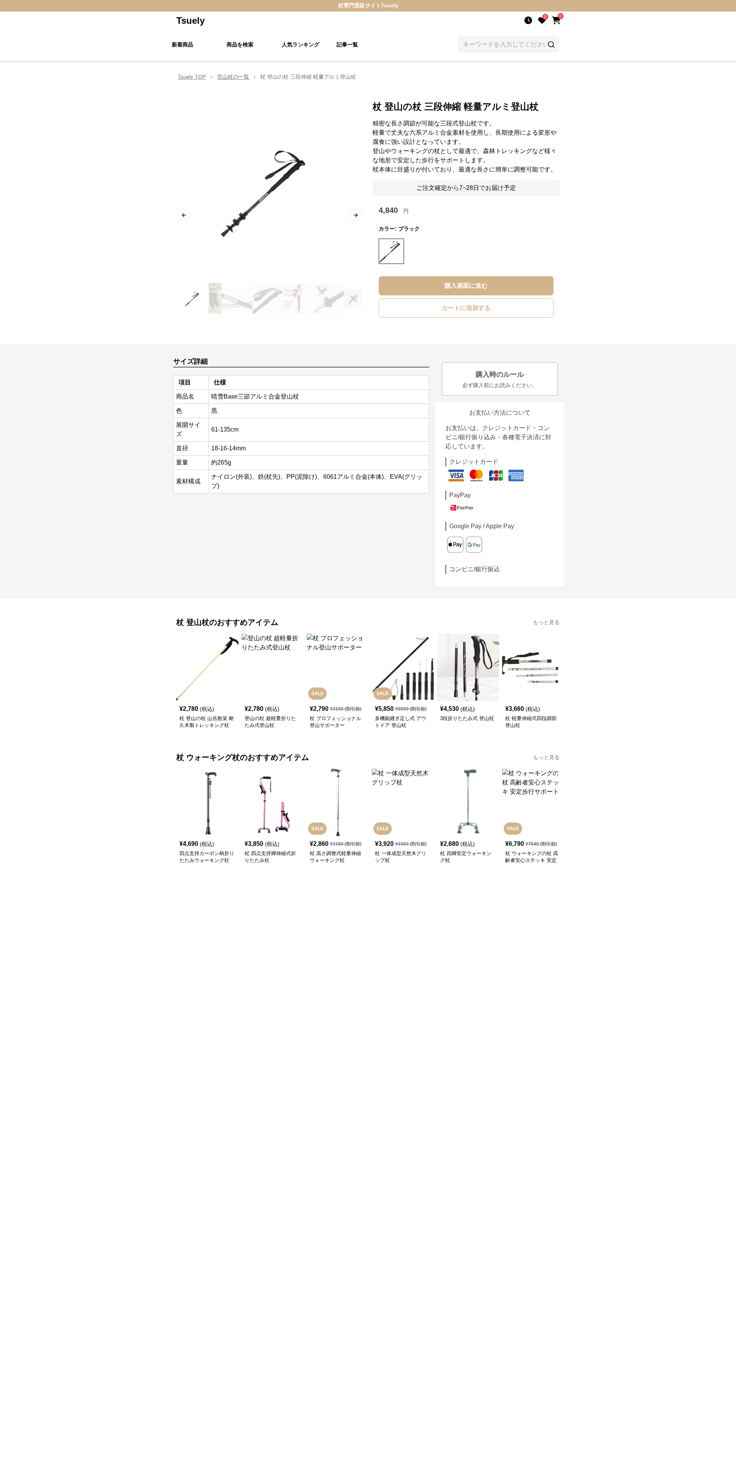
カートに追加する (466, 308)
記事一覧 (347, 44)
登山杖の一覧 (233, 77)
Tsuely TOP (192, 77)
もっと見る (546, 622)
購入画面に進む (466, 285)
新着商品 (182, 44)
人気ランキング (300, 44)
